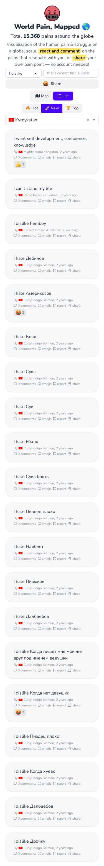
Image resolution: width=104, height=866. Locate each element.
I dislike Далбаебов (33, 806)
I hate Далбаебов (31, 616)
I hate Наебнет (29, 546)
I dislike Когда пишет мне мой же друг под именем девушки (48, 654)
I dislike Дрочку (29, 841)
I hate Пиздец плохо (34, 511)
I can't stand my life (33, 188)
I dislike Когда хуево (34, 771)
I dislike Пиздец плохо (36, 736)
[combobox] (46, 120)
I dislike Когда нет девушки (41, 693)
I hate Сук (23, 407)
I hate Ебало (26, 442)
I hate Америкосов (33, 293)
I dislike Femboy (30, 223)
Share (56, 83)
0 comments (26, 157)
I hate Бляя (25, 337)
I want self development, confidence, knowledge (50, 141)
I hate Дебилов (29, 258)
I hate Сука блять (31, 477)
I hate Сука (25, 372)
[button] (89, 120)
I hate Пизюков (29, 581)
